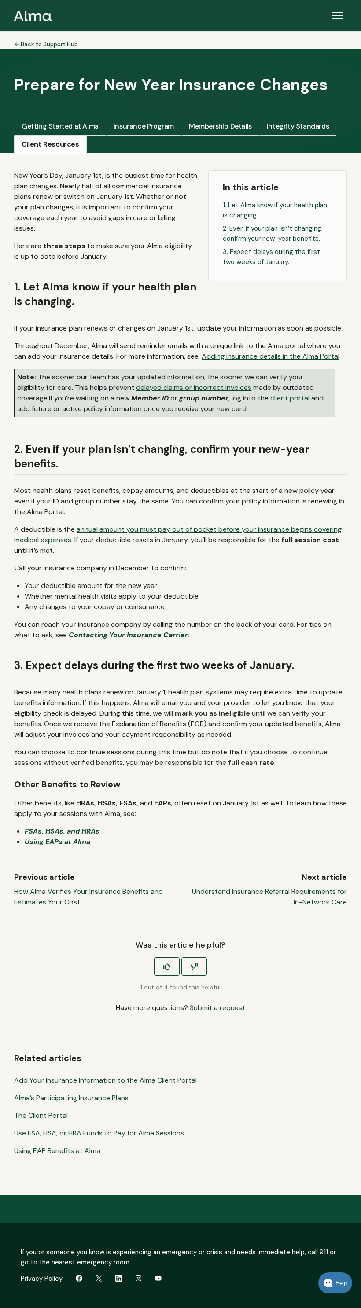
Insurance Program (144, 126)
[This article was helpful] (167, 966)
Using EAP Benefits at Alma (57, 1150)
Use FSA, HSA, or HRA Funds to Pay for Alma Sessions (99, 1133)
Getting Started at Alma (60, 126)
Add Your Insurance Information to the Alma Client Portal (105, 1080)
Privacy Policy (42, 1278)
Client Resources (50, 144)
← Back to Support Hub (46, 44)
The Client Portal (41, 1115)
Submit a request (217, 1007)
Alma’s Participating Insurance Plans (71, 1097)
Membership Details (220, 126)
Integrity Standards (298, 126)
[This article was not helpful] (194, 966)
